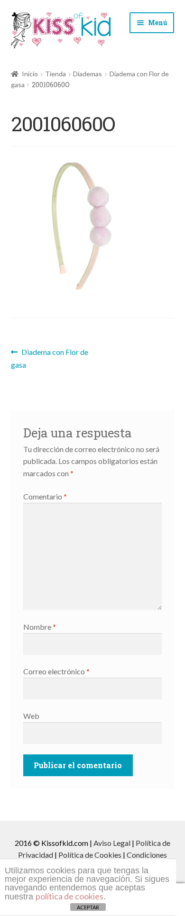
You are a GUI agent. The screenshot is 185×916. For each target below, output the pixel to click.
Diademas (87, 74)
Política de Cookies (89, 854)
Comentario (45, 496)
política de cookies (69, 896)
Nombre (39, 626)
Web (31, 715)
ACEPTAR (88, 907)
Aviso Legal (111, 842)
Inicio (30, 74)
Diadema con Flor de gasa (50, 358)
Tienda (55, 74)
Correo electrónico (56, 671)
